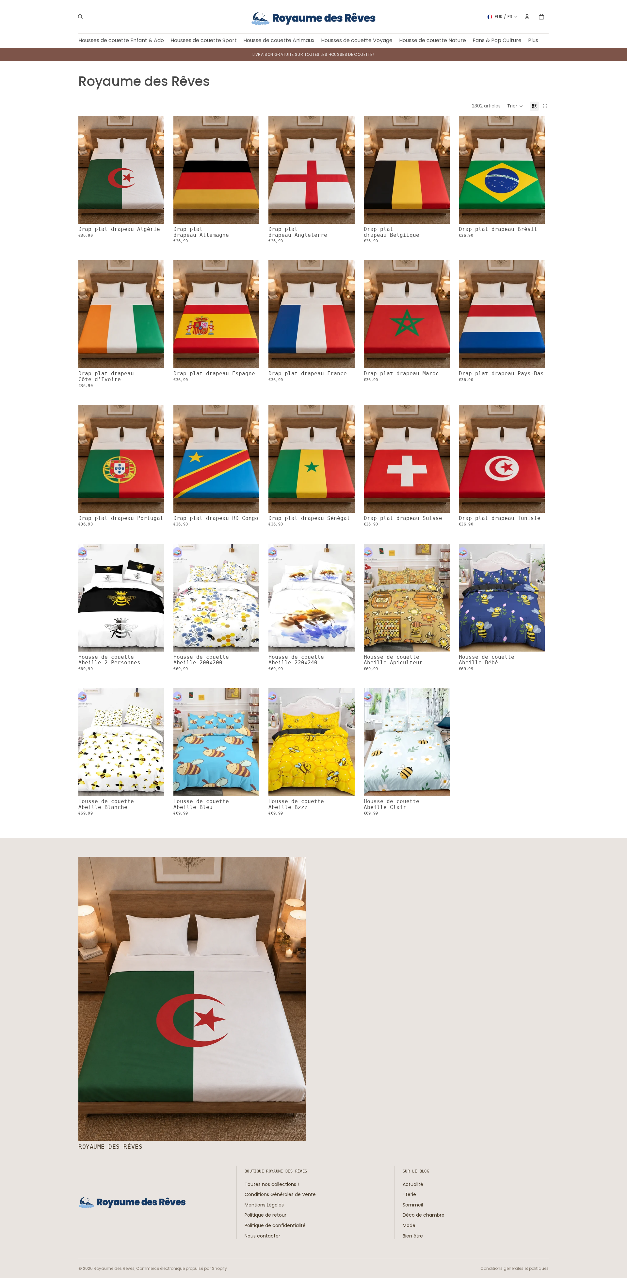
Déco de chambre (423, 1215)
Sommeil (413, 1205)
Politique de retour (265, 1215)
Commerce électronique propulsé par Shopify (181, 1268)
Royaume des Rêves (114, 1268)
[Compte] (527, 16)
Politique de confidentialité (275, 1225)
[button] (515, 106)
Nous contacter (262, 1236)
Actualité (413, 1184)
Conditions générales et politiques (514, 1268)
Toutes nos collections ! (272, 1184)
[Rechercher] (80, 16)
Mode (409, 1225)
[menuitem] (533, 40)
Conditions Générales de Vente (280, 1194)
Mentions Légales (264, 1205)
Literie (409, 1194)
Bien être (413, 1236)
